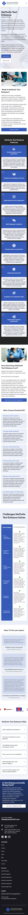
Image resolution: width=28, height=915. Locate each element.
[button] (26, 3)
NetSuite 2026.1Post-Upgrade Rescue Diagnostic (8, 897)
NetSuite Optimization (6, 877)
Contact (3, 863)
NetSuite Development (6, 883)
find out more (14, 129)
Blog (2, 857)
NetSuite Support (5, 871)
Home (2, 845)
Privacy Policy (21, 913)
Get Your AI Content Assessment (14, 400)
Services (3, 848)
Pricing (2, 851)
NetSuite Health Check (6, 886)
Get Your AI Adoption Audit (14, 806)
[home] (10, 3)
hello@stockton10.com (10, 819)
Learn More (6, 56)
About (2, 854)
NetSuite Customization (6, 880)
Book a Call (6, 60)
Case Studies (4, 860)
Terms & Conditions (15, 913)
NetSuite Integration (5, 874)
